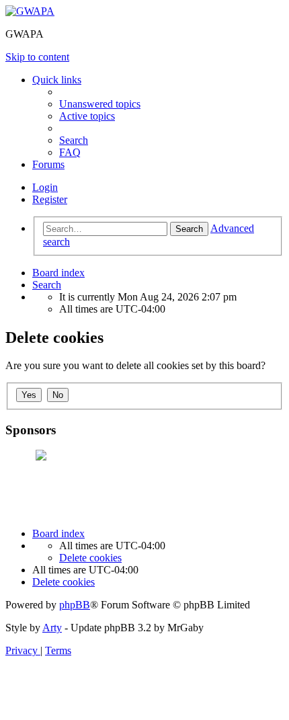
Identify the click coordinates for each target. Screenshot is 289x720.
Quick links (56, 79)
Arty (52, 627)
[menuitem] (99, 104)
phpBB (74, 604)
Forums (48, 164)
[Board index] (29, 11)
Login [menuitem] (45, 187)
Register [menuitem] (49, 199)
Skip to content (37, 57)
